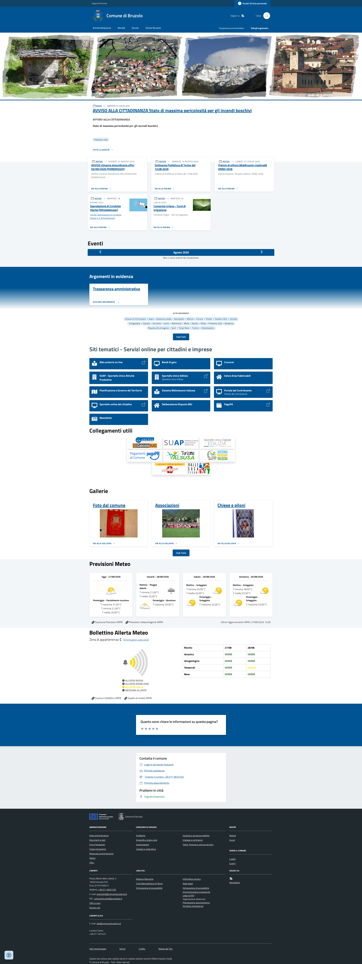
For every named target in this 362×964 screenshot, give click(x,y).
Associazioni (179, 319)
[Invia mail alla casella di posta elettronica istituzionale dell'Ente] (112, 894)
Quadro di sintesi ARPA (139, 698)
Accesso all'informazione (135, 319)
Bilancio (190, 319)
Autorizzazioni (142, 844)
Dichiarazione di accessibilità (149, 888)
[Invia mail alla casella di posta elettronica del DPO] (109, 923)
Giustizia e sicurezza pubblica (196, 835)
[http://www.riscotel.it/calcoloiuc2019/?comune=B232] (144, 443)
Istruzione (156, 323)
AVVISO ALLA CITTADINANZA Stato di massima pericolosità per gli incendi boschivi (172, 110)
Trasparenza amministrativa (231, 28)
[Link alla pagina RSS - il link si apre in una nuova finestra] (242, 16)
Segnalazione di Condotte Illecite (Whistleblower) (105, 208)
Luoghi (232, 859)
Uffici (91, 862)
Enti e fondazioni (97, 844)
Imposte (146, 323)
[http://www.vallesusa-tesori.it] (199, 469)
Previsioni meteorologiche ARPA (145, 622)
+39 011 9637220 (107, 889)
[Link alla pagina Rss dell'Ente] (231, 878)
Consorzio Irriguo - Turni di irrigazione (170, 208)
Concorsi (199, 319)
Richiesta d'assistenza (193, 906)
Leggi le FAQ (188, 895)
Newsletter (234, 882)
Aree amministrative (98, 835)
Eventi (232, 863)
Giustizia (233, 319)
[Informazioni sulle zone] (136, 640)
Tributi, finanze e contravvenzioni (198, 844)
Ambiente (140, 835)
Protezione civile (215, 323)
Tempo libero (184, 328)
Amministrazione (102, 28)
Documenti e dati (97, 840)
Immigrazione (134, 323)
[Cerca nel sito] (265, 15)
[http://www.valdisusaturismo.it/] (181, 456)
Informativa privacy (192, 879)
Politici (92, 858)
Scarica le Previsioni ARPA (108, 622)
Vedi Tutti (181, 337)
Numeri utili (94, 907)
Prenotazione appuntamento (196, 902)
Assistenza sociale (164, 319)
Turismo (195, 328)
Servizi (135, 28)
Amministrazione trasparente (196, 892)
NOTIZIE (99, 161)
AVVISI (99, 105)
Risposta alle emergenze (158, 328)
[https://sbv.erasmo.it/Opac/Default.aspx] (217, 456)
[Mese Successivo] (261, 251)
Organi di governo (97, 849)
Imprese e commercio (193, 840)
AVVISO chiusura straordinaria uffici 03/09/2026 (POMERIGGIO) (112, 167)
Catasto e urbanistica (146, 849)
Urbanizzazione (207, 328)
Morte (186, 323)
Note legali (188, 883)
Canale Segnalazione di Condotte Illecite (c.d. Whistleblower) (105, 216)
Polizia (203, 323)
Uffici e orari (94, 903)
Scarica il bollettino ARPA (107, 698)
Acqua (151, 319)
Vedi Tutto (181, 553)
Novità (121, 28)
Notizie (232, 835)
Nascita (195, 323)
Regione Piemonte (99, 3)
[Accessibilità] (9, 955)
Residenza (229, 323)
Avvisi (232, 840)
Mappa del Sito (166, 948)
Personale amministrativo (101, 853)
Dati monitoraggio (97, 948)
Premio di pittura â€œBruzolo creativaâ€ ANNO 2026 (242, 167)
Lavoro (166, 323)
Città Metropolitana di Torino (149, 883)
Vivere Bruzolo (153, 28)
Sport (173, 328)
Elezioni (209, 319)
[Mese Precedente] (100, 251)
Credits (142, 948)
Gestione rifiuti (221, 319)
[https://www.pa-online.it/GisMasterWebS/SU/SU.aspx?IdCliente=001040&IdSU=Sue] (217, 443)
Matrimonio (176, 323)
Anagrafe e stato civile (146, 840)
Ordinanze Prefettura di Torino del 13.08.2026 (175, 167)
